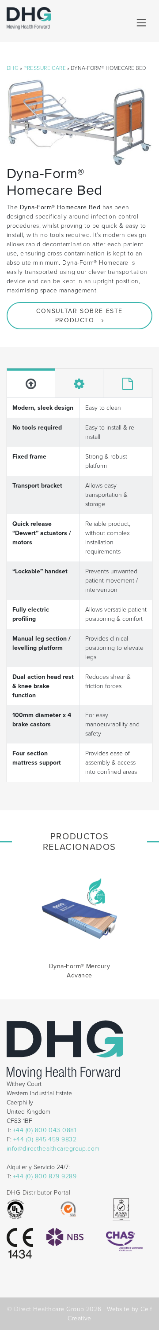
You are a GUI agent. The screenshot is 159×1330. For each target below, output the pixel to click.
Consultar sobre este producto (79, 315)
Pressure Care (44, 68)
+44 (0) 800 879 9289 (44, 1176)
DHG (13, 68)
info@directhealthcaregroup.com (53, 1148)
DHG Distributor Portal (38, 1192)
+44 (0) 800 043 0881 (44, 1130)
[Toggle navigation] (141, 22)
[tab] (31, 382)
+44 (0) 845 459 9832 (44, 1139)
